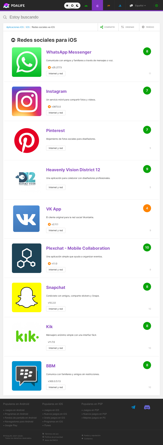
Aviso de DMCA (51, 440)
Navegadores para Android (19, 421)
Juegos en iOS (51, 410)
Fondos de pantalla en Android (21, 417)
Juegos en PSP (91, 410)
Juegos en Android (15, 410)
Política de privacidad (54, 437)
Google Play (11, 425)
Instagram (56, 91)
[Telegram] (133, 407)
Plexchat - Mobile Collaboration (78, 248)
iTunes (47, 425)
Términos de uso (52, 434)
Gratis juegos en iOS (54, 417)
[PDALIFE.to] (11, 5)
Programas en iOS (53, 421)
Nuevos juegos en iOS (55, 413)
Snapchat (55, 287)
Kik (49, 326)
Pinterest (55, 130)
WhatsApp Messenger (69, 52)
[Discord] (147, 407)
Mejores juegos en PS (94, 417)
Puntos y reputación (92, 435)
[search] (75, 17)
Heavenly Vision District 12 (73, 169)
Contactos (88, 439)
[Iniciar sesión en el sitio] (156, 5)
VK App (53, 209)
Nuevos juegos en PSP (95, 413)
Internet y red (56, 73)
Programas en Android (16, 413)
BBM (50, 366)
